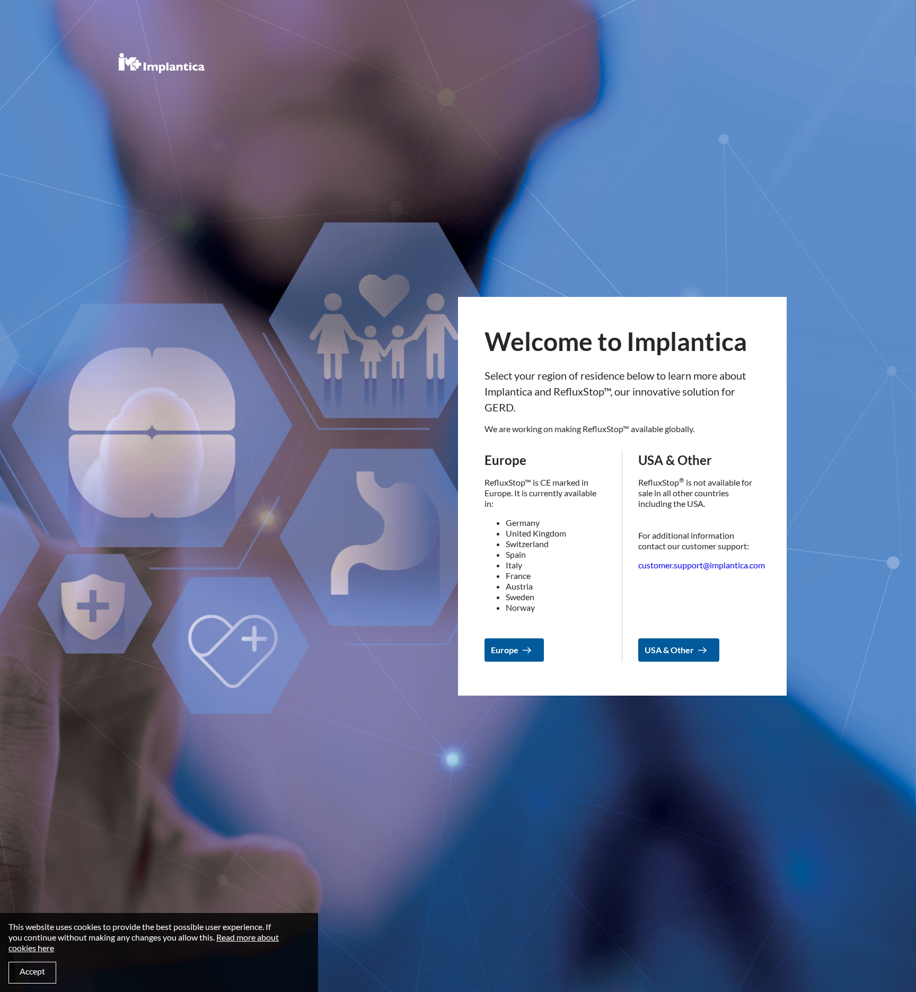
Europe (504, 650)
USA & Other (669, 650)
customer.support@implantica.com (701, 565)
